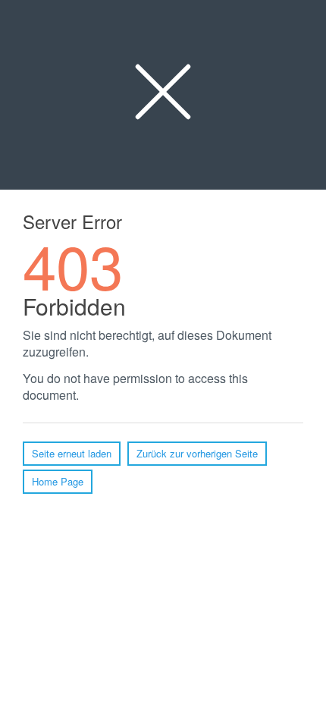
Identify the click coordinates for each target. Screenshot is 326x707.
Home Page (57, 481)
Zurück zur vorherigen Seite (197, 453)
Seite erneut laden (71, 453)
